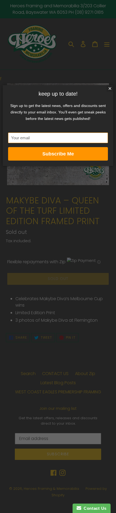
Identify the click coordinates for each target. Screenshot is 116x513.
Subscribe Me (58, 154)
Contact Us (94, 508)
